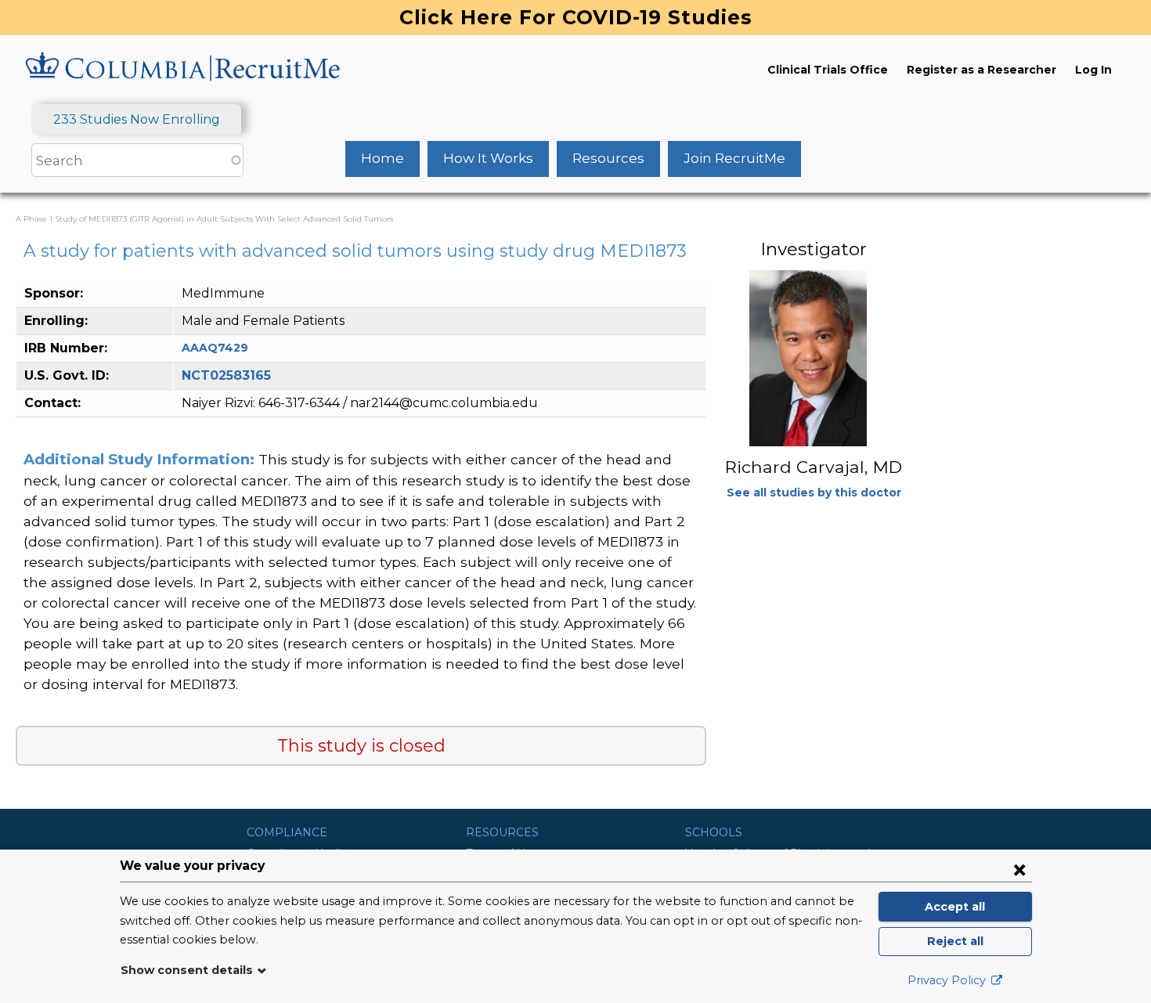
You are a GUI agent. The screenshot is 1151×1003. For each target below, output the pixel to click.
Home (382, 158)
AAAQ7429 (215, 348)
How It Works (488, 158)
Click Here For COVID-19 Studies (575, 17)
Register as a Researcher (981, 70)
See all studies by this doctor (814, 492)
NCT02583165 (226, 375)
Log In (1093, 70)
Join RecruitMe (734, 158)
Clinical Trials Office (827, 70)
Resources (608, 158)
